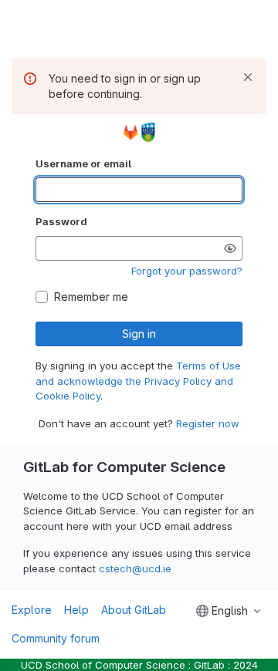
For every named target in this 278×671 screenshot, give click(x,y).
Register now (207, 423)
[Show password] (230, 248)
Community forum (56, 638)
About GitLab (133, 609)
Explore (32, 609)
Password (61, 221)
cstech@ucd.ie (135, 568)
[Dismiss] (248, 77)
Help (76, 609)
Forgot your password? (186, 271)
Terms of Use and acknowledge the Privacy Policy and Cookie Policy (138, 380)
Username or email (83, 163)
